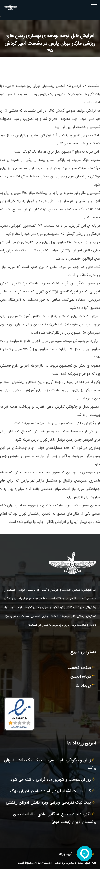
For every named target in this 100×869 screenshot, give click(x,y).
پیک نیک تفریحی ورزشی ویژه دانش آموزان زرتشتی (49, 802)
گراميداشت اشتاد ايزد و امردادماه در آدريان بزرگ (51, 791)
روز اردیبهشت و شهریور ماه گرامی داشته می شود (51, 779)
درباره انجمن (81, 676)
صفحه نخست (80, 667)
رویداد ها (84, 685)
